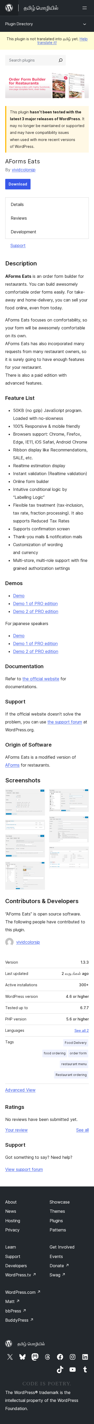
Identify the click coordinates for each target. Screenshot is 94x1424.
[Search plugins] (60, 60)
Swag (58, 1274)
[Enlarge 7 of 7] (81, 853)
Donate (59, 1265)
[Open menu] (85, 8)
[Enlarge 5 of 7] (81, 796)
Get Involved (62, 1247)
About (11, 1202)
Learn (10, 1247)
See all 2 (81, 1030)
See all (82, 1130)
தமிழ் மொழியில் (31, 1343)
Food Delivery (76, 1043)
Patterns (58, 1229)
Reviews (19, 218)
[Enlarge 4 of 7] (37, 868)
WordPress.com (23, 1292)
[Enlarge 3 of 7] (37, 841)
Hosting (12, 1220)
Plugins (56, 1220)
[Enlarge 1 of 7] (37, 796)
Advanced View (20, 1090)
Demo (19, 595)
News (10, 1211)
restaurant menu (74, 1064)
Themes (57, 1211)
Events (56, 1256)
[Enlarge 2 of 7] (37, 826)
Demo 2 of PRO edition (35, 611)
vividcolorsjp (24, 169)
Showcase (60, 1202)
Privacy (12, 1229)
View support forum (24, 1169)
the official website (40, 678)
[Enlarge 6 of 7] (81, 823)
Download (18, 184)
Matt (12, 1301)
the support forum (65, 721)
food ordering (55, 1053)
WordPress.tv (20, 1274)
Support (18, 245)
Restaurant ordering (71, 1075)
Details (17, 204)
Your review (16, 1130)
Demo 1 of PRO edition (35, 603)
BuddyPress (19, 1320)
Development (23, 231)
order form (78, 1053)
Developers (16, 1265)
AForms (12, 765)
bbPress (15, 1311)
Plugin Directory (19, 24)
